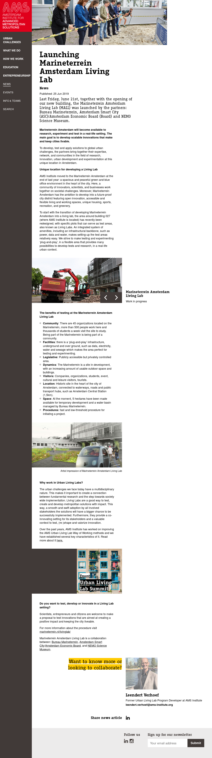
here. (60, 540)
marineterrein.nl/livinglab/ (55, 631)
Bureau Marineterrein (65, 642)
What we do (11, 50)
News (7, 84)
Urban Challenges (12, 40)
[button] (105, 297)
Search (8, 109)
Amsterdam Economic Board (63, 645)
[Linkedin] (127, 742)
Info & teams (12, 100)
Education (10, 67)
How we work (13, 59)
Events (8, 92)
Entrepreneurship (16, 75)
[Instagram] (132, 742)
